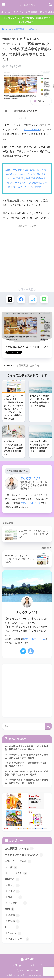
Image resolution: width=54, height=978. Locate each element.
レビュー (11, 927)
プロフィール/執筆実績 (26, 12)
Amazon (14, 933)
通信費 (13, 915)
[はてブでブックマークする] (33, 299)
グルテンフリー (18, 939)
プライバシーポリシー (26, 970)
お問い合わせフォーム (34, 639)
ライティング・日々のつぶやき (24, 854)
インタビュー (17, 903)
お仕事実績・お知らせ (28, 365)
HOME (29, 959)
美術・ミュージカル (17, 861)
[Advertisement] (27, 256)
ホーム (7, 12)
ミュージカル (17, 873)
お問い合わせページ (31, 503)
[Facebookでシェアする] (21, 299)
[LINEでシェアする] (44, 299)
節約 (9, 909)
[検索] (48, 726)
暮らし (13, 885)
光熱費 (13, 921)
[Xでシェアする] (10, 299)
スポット (14, 897)
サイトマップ (35, 965)
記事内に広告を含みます (25, 111)
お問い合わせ (19, 965)
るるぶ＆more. (32, 129)
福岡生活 (11, 879)
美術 (12, 867)
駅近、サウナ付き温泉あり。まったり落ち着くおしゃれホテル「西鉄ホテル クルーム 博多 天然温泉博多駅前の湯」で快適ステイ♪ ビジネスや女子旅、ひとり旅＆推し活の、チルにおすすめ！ (27, 178)
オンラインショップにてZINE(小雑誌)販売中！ (27, 18)
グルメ (13, 891)
